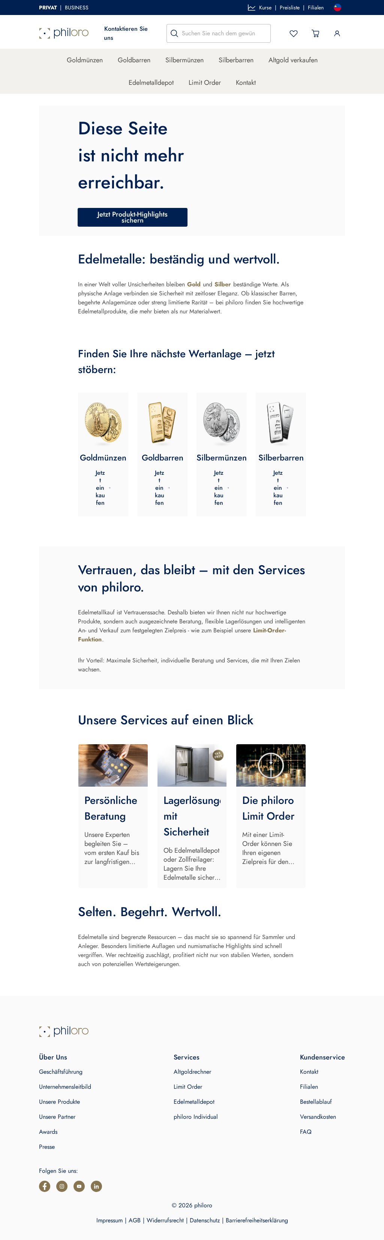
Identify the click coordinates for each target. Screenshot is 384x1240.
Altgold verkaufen (293, 60)
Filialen (316, 7)
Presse (47, 1146)
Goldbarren (134, 60)
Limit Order (205, 82)
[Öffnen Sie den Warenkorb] (315, 33)
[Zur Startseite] (64, 33)
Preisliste (290, 7)
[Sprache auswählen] (337, 7)
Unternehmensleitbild (65, 1086)
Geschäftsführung (60, 1071)
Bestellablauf (316, 1101)
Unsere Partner (57, 1116)
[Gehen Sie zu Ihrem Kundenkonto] (337, 33)
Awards (48, 1131)
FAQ (306, 1131)
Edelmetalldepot (151, 82)
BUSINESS (76, 7)
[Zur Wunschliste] (294, 33)
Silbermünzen (184, 60)
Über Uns (53, 1057)
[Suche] (174, 33)
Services (187, 1057)
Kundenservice (322, 1057)
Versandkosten (318, 1116)
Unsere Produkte (59, 1101)
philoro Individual (196, 1116)
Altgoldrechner (192, 1071)
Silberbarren (236, 60)
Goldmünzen (85, 60)
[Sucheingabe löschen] (262, 33)
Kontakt (246, 82)
